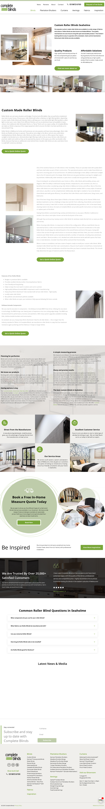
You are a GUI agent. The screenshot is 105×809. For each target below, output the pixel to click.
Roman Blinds (31, 763)
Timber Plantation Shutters (58, 765)
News (39, 4)
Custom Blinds (31, 757)
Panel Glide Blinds (32, 771)
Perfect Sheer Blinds (33, 777)
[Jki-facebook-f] (9, 765)
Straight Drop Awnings (57, 786)
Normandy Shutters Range (58, 763)
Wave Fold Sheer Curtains (87, 759)
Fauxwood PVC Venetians (34, 775)
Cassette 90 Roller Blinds (34, 767)
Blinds (33, 10)
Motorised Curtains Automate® (89, 757)
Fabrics (87, 10)
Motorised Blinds (32, 765)
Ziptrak (22, 391)
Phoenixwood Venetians (34, 773)
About (53, 4)
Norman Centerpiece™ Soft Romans (35, 784)
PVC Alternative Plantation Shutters (61, 767)
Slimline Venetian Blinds (34, 779)
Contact (61, 4)
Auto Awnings (54, 788)
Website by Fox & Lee (98, 805)
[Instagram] (13, 765)
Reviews (46, 4)
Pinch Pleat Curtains (86, 767)
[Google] (17, 765)
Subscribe (47, 740)
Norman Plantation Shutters (58, 757)
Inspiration (98, 10)
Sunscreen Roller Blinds (34, 769)
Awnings (75, 10)
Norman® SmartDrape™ (87, 761)
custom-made (8, 391)
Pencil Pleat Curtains (86, 765)
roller (26, 391)
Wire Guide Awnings (56, 784)
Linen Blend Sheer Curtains (88, 763)
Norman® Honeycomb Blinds (35, 759)
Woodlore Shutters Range (58, 759)
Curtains (64, 10)
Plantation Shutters (48, 10)
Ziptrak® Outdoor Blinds (57, 780)
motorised (16, 391)
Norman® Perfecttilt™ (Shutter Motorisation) (63, 771)
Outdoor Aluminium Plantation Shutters (62, 769)
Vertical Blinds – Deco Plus (35, 781)
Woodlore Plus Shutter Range (59, 761)
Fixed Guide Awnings (56, 790)
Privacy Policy (18, 805)
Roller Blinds (30, 761)
